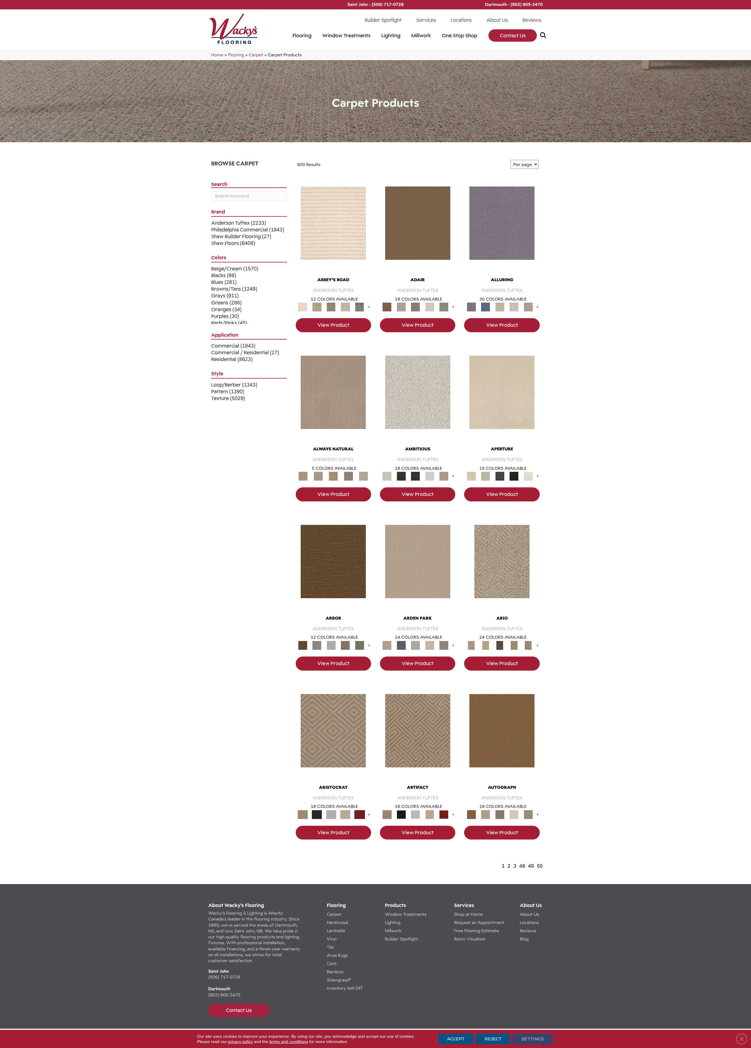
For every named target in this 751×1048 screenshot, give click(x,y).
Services (426, 20)
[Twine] (363, 476)
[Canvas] (417, 397)
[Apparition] (499, 644)
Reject (493, 1039)
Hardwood (337, 922)
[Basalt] (499, 306)
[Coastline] (331, 644)
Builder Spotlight (383, 20)
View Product (333, 325)
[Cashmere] (345, 814)
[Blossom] (528, 306)
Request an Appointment (479, 922)
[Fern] (359, 644)
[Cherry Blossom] (359, 814)
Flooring (302, 35)
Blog (524, 938)
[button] (544, 35)
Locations (461, 20)
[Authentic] (417, 566)
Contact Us (513, 35)
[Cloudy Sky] (317, 644)
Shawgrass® (339, 979)
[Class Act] (415, 306)
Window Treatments (346, 35)
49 (531, 866)
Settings (533, 1039)
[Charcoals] (401, 476)
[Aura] (333, 228)
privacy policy (240, 1041)
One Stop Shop (459, 35)
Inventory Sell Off (344, 988)
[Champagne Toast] (401, 306)
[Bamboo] (317, 306)
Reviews (531, 20)
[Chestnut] (333, 566)
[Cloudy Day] (415, 644)
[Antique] (485, 644)
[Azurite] (485, 306)
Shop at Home (468, 914)
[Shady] (348, 476)
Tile (330, 946)
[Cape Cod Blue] (499, 476)
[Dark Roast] (415, 476)
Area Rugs (337, 955)
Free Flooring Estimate (477, 930)
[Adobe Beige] (502, 566)
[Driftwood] (345, 644)
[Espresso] (514, 476)
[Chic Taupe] (345, 306)
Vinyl (331, 938)
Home (217, 54)
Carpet (256, 54)
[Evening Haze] (444, 644)
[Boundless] (331, 306)
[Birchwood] (333, 736)
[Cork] (318, 476)
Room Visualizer (470, 938)
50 (540, 866)
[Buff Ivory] (502, 397)
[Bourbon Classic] (417, 228)
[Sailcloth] (333, 476)
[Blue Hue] (401, 644)
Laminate (336, 930)
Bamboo (335, 971)
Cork (332, 963)
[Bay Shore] (514, 644)
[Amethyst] (502, 228)
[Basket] (333, 397)
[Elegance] (429, 306)
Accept (456, 1039)
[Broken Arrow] (528, 644)
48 (522, 866)
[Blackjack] (317, 814)
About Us (497, 20)
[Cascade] (331, 814)
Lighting (390, 35)
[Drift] (429, 644)
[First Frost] (429, 476)
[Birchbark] (514, 306)
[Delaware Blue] (359, 306)
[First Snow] (528, 476)
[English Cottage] (444, 306)
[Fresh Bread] (444, 476)
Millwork (421, 35)
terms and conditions (288, 1041)
